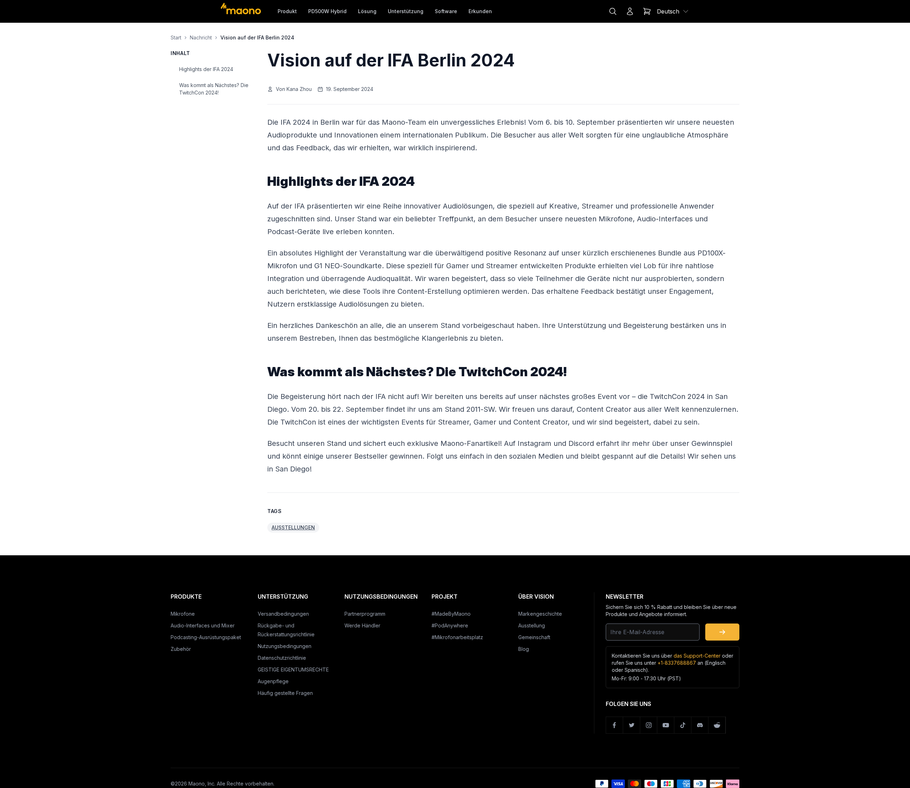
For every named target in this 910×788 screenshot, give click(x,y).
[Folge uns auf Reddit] (717, 725)
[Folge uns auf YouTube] (665, 725)
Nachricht (201, 37)
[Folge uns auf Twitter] (631, 725)
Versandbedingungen (283, 614)
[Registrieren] (722, 632)
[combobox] (673, 11)
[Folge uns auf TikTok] (682, 725)
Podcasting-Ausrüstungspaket (206, 637)
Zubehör (181, 649)
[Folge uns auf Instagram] (648, 725)
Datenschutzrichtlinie (282, 658)
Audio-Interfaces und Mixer (203, 625)
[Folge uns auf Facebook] (614, 725)
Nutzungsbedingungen (284, 646)
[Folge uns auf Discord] (699, 725)
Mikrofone (183, 614)
